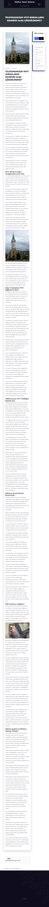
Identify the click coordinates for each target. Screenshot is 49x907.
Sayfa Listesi (37, 60)
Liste (36, 57)
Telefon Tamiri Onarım (24, 2)
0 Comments (14, 68)
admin (8, 68)
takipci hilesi (37, 63)
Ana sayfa (24, 898)
